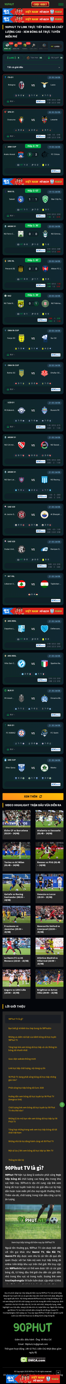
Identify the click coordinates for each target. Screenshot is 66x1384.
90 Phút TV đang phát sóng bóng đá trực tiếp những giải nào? (32, 1078)
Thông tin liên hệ (16, 1160)
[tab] (7, 46)
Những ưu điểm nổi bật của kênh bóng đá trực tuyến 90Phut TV (32, 1038)
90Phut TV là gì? (15, 1019)
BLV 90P (56, 57)
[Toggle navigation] (60, 4)
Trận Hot (36, 57)
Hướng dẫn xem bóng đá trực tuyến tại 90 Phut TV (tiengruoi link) (31, 1098)
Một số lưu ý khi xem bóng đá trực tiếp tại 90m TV (30, 1150)
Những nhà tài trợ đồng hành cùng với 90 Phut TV (31, 1141)
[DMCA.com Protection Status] (33, 1359)
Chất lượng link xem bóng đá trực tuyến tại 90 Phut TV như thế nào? (31, 1109)
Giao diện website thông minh (22, 1058)
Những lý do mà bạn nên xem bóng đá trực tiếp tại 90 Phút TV (32, 1120)
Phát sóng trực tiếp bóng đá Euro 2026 (26, 1087)
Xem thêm (30, 796)
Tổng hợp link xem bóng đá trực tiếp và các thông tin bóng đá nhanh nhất (32, 1049)
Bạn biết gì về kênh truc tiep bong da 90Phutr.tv (29, 1028)
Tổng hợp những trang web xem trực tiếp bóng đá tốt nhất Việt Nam (32, 1131)
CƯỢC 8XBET (40, 4)
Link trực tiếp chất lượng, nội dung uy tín (26, 1068)
